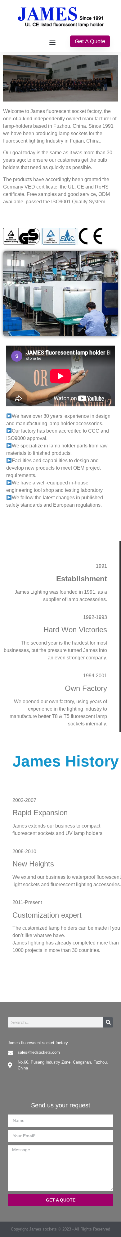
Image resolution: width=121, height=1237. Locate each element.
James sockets (43, 1229)
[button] (52, 42)
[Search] (108, 1022)
